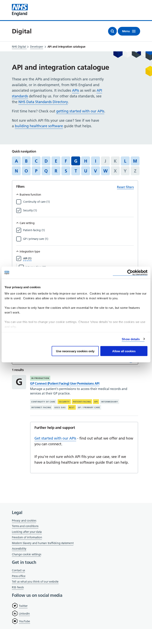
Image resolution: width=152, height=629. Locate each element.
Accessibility (19, 548)
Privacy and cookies (24, 520)
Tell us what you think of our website (35, 581)
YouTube (24, 621)
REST (72, 407)
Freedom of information (27, 537)
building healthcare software (39, 126)
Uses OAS (60, 407)
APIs (75, 90)
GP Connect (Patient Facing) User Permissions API (64, 383)
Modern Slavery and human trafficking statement (42, 543)
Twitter (23, 606)
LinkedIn (24, 613)
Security (64, 401)
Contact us (18, 570)
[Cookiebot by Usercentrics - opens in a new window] (130, 273)
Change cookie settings (26, 555)
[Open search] (112, 31)
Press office (18, 576)
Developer (36, 46)
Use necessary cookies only (75, 351)
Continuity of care (43, 401)
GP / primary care (89, 407)
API (96, 401)
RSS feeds (18, 587)
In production (40, 378)
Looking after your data (27, 532)
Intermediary (109, 401)
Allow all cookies (124, 351)
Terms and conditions (25, 526)
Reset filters (125, 187)
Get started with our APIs (55, 438)
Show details (131, 339)
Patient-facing (82, 401)
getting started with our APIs (80, 111)
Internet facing (41, 407)
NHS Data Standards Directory (43, 102)
